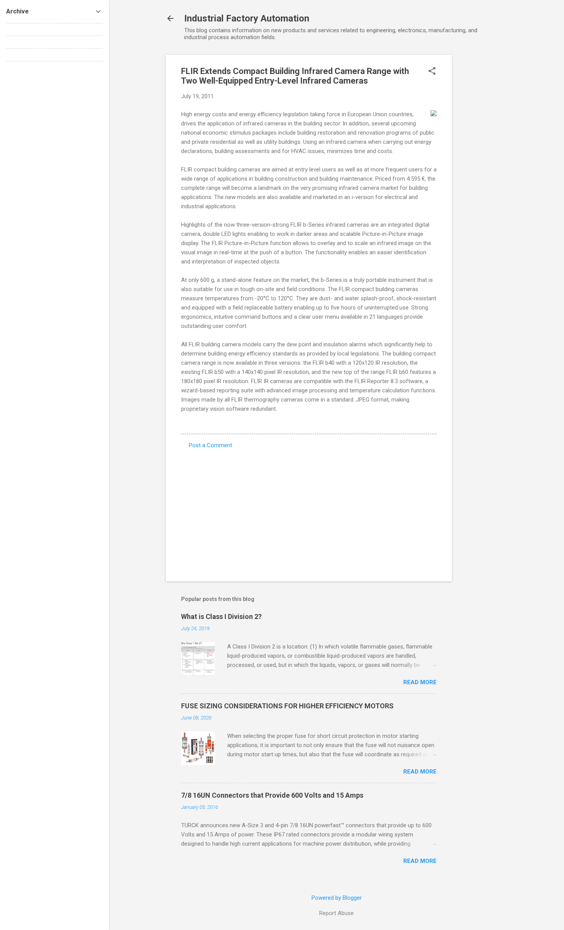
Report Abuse (336, 913)
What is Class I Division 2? (221, 616)
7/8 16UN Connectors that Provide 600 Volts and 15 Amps (272, 795)
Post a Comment (210, 445)
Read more (420, 682)
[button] (432, 71)
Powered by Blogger (337, 897)
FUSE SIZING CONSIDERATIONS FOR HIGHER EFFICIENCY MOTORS (287, 706)
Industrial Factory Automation (246, 18)
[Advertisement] (482, 170)
